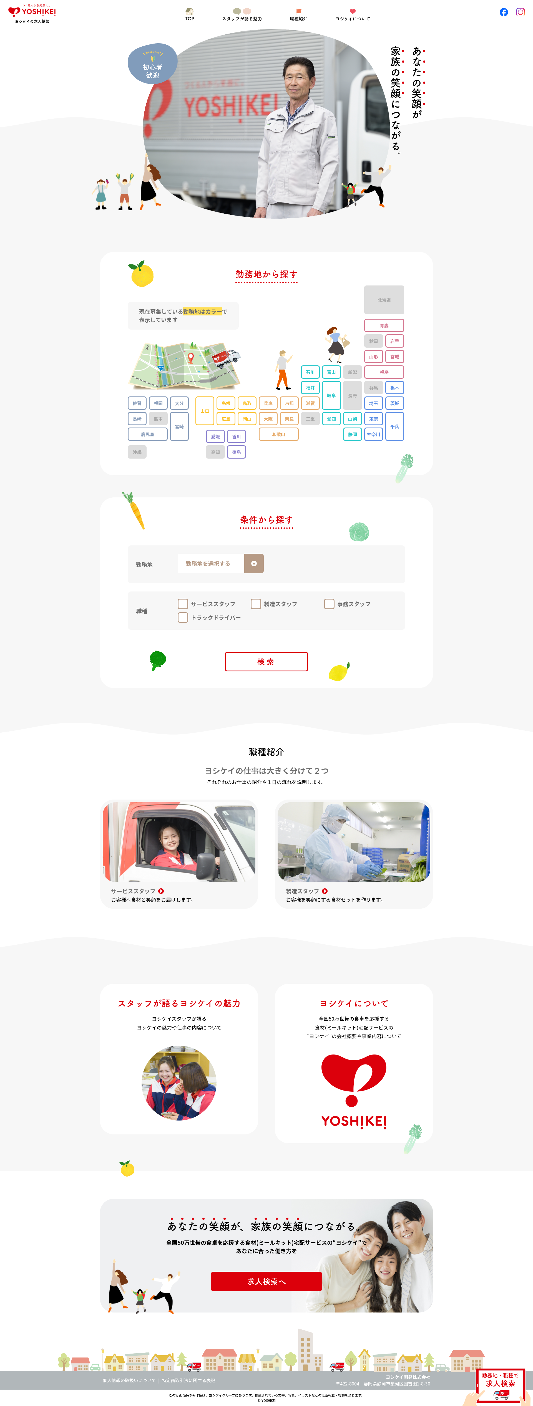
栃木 (394, 387)
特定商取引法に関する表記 (188, 1380)
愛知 (331, 418)
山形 (373, 356)
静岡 (352, 434)
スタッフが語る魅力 (242, 18)
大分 (179, 403)
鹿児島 (147, 434)
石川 (310, 372)
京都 (289, 403)
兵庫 (268, 403)
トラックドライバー (216, 617)
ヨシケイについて (352, 18)
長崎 (137, 418)
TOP (189, 18)
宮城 (394, 356)
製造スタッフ (280, 604)
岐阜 (331, 395)
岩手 (394, 341)
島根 (226, 403)
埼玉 (373, 403)
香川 (236, 436)
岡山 (247, 418)
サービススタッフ (213, 604)
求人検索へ (266, 1281)
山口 (204, 411)
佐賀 (137, 403)
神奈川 (373, 434)
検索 (266, 662)
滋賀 (310, 403)
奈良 (289, 418)
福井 (310, 387)
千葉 (394, 426)
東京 (373, 418)
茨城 (394, 403)
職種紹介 (299, 18)
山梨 (352, 418)
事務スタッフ (354, 604)
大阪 (268, 418)
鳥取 (247, 403)
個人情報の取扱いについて (129, 1380)
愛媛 (215, 436)
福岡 (158, 403)
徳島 (236, 452)
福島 (384, 372)
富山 (331, 372)
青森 (384, 325)
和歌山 (278, 434)
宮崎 (179, 426)
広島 (226, 418)
